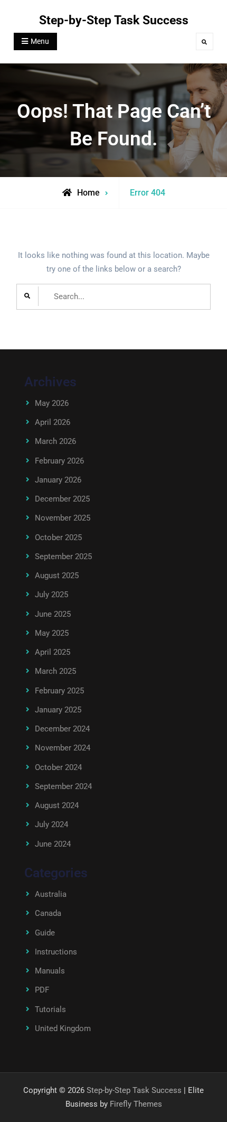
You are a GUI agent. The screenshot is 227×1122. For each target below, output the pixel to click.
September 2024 (63, 786)
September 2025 (63, 556)
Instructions (56, 952)
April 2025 (52, 652)
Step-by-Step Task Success (113, 20)
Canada (48, 913)
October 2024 (58, 767)
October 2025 (58, 537)
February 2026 (59, 461)
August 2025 (57, 575)
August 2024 (57, 805)
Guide (45, 933)
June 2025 (53, 614)
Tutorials (50, 1009)
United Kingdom (63, 1028)
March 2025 (55, 671)
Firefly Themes (136, 1104)
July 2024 (51, 824)
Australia (51, 894)
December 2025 (62, 499)
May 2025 (52, 633)
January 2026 (58, 480)
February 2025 (59, 691)
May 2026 (52, 403)
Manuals (50, 971)
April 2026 (52, 422)
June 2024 (53, 844)
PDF (42, 990)
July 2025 (51, 594)
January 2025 (58, 710)
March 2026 (55, 441)
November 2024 (62, 748)
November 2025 (62, 518)
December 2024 (62, 729)
